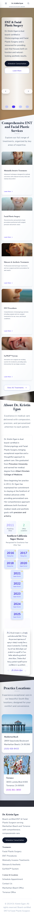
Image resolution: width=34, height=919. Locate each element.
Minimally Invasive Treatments (15, 860)
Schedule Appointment (12, 879)
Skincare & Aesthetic (11, 864)
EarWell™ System (10, 868)
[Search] (28, 3)
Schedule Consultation (17, 63)
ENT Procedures (9, 855)
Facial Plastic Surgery (11, 851)
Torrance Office (9, 892)
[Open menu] (6, 3)
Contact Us (7, 883)
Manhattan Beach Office (13, 888)
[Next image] (28, 91)
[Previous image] (6, 91)
